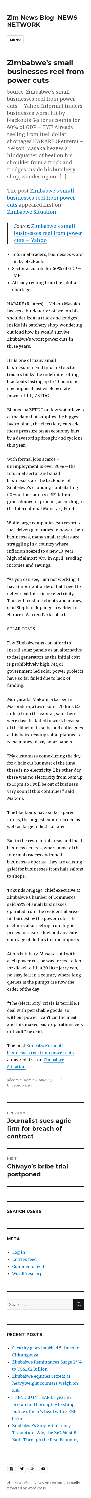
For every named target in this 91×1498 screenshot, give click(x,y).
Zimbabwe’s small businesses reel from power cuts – (48, 233)
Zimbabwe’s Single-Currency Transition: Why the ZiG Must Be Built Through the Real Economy (45, 1432)
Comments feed (28, 1266)
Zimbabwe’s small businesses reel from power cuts (41, 198)
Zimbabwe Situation (31, 212)
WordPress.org (27, 1273)
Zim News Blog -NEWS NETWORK (34, 1483)
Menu (15, 40)
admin (29, 1080)
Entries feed (24, 1259)
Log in (18, 1252)
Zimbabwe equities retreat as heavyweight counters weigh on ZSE (45, 1383)
